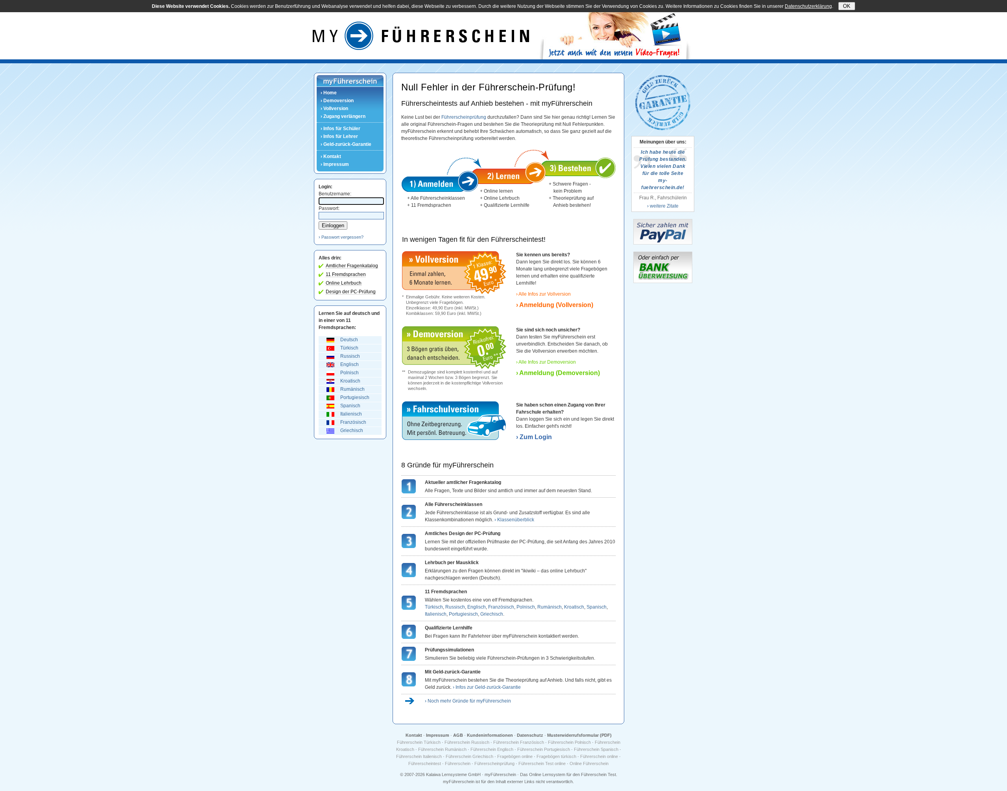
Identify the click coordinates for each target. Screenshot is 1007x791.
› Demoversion (337, 100)
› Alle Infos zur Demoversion (546, 362)
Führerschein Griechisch (469, 756)
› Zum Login (534, 437)
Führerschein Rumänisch (442, 749)
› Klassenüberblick (514, 519)
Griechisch (351, 430)
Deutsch (349, 339)
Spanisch (350, 405)
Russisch (350, 356)
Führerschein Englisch (491, 749)
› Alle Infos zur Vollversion (543, 294)
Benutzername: (335, 194)
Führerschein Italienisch (419, 756)
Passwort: (329, 208)
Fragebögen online (515, 756)
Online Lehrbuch (343, 283)
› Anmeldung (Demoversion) (558, 373)
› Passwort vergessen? (341, 237)
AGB (458, 735)
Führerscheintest (424, 763)
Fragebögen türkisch (556, 756)
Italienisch (351, 414)
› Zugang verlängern (343, 116)
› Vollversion (334, 108)
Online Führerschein (589, 763)
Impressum (437, 735)
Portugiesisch (354, 397)
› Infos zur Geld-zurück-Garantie (487, 687)
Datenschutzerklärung (808, 6)
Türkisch (349, 348)
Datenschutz (530, 735)
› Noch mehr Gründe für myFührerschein (468, 701)
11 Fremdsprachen (346, 274)
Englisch (349, 364)
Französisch (353, 422)
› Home (329, 93)
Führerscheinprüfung (463, 117)
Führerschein (457, 763)
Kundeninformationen (490, 735)
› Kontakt (331, 156)
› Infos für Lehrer (339, 136)
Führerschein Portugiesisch (543, 749)
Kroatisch (350, 381)
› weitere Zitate (663, 206)
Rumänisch (352, 389)
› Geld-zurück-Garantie (346, 144)
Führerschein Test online (542, 763)
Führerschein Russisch (466, 742)
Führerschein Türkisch (419, 742)
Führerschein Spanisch (596, 749)
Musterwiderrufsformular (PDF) (579, 735)
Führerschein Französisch (518, 742)
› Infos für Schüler (340, 128)
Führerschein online (599, 756)
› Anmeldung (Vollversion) (554, 305)
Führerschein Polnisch (569, 742)
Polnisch (349, 372)
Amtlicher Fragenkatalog (352, 266)
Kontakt (414, 735)
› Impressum (335, 164)
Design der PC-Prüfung (351, 291)
